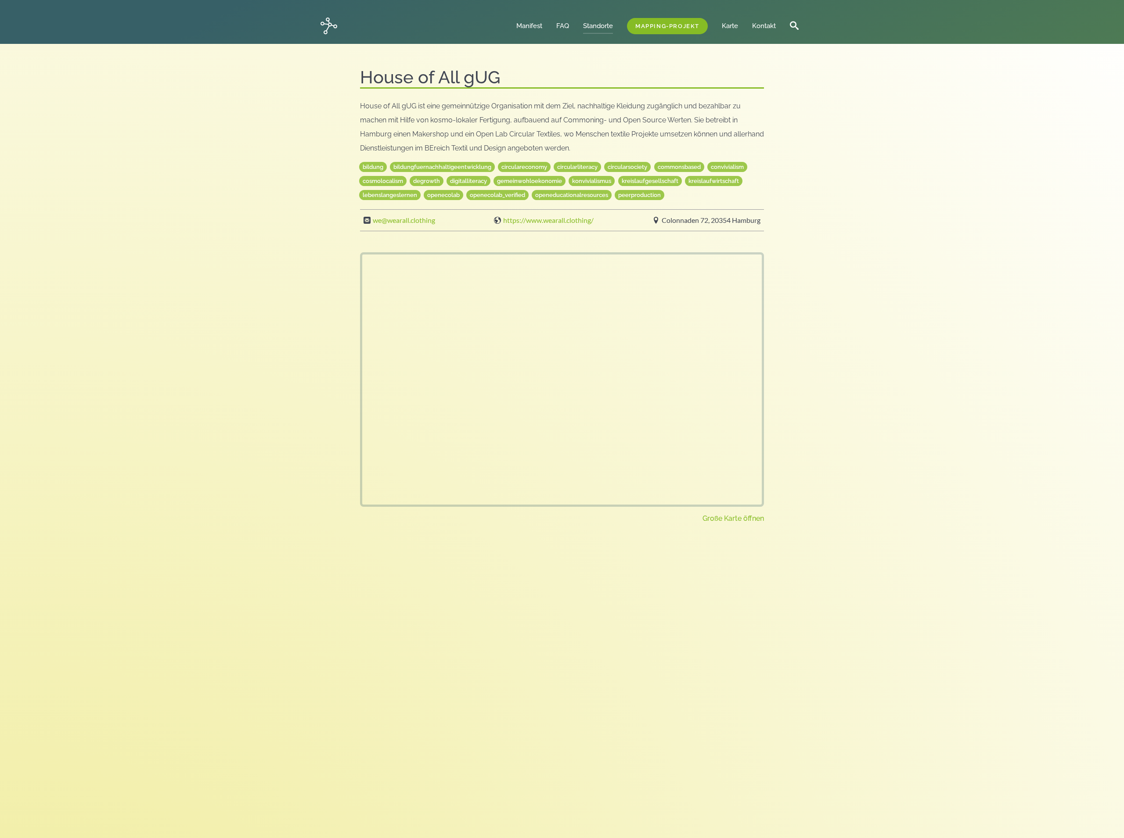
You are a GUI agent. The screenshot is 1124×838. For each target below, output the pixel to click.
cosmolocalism (383, 181)
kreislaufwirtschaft (713, 181)
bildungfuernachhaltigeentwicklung (442, 167)
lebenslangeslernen (390, 195)
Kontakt (764, 26)
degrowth (426, 181)
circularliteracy (577, 167)
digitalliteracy (468, 181)
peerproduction (639, 195)
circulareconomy (524, 167)
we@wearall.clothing (404, 220)
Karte (730, 26)
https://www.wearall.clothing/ (548, 220)
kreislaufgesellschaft (650, 181)
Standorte (601, 26)
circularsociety (627, 167)
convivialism (727, 167)
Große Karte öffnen (733, 518)
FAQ (566, 26)
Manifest (532, 26)
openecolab (443, 195)
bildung (373, 167)
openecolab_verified (497, 195)
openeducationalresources (571, 195)
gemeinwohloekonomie (529, 181)
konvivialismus (591, 181)
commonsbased (679, 167)
